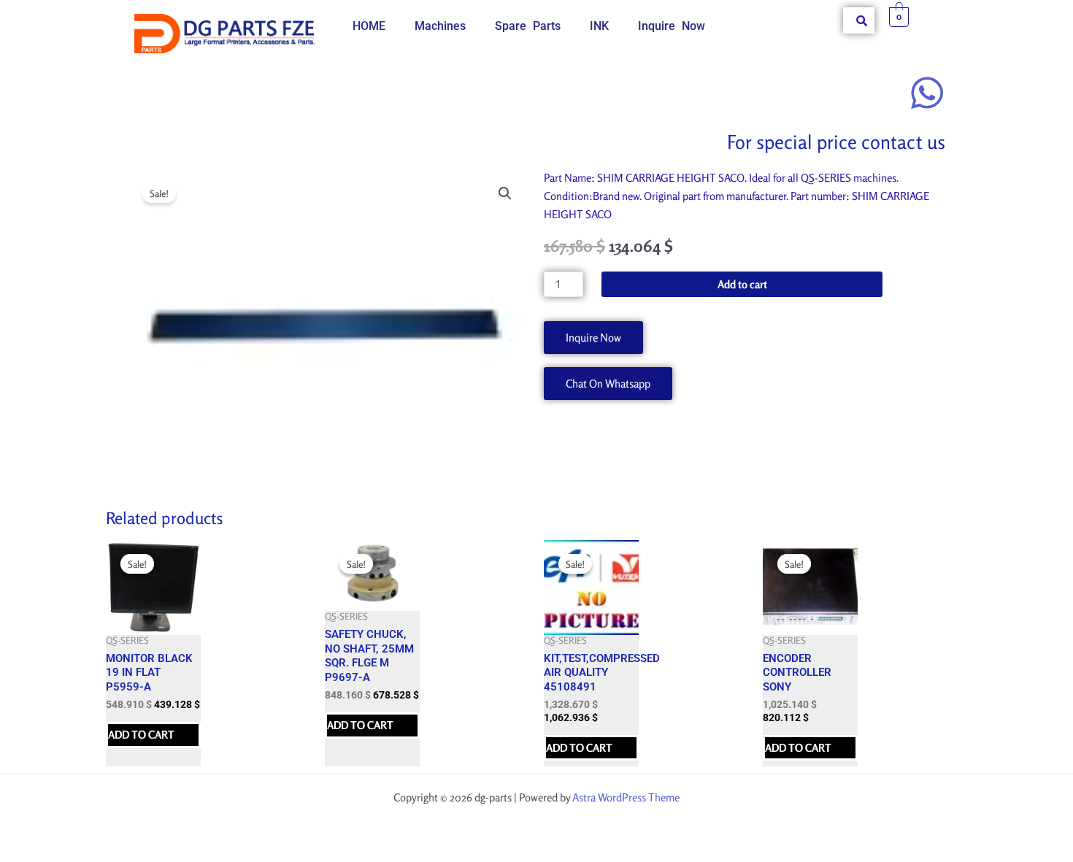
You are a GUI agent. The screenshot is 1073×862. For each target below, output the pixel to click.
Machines (440, 26)
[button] (505, 193)
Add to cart (742, 284)
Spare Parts (528, 26)
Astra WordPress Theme (626, 797)
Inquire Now (671, 26)
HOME (369, 26)
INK (599, 26)
